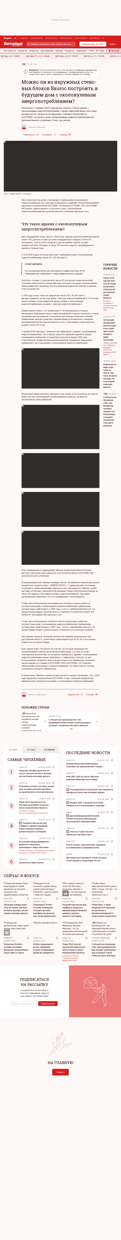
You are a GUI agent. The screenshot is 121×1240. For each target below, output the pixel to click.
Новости (23, 767)
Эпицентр (22, 51)
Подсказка (81, 51)
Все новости (10, 51)
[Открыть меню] (15, 38)
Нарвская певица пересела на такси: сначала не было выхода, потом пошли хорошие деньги (110, 375)
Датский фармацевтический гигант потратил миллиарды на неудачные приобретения (82, 818)
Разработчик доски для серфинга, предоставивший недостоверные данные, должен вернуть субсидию (74, 910)
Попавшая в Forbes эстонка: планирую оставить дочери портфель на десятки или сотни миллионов (37, 789)
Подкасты (69, 51)
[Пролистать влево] (45, 721)
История (100, 51)
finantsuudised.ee (66, 38)
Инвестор (34, 51)
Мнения (59, 51)
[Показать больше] (103, 38)
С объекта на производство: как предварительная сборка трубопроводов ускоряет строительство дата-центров (109, 411)
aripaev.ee (24, 38)
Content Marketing (101, 938)
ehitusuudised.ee (51, 38)
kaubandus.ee (94, 38)
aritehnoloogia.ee (81, 38)
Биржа (69, 812)
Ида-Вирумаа (47, 51)
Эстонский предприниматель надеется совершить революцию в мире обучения (34, 844)
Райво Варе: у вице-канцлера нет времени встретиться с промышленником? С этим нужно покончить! (104, 910)
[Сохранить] (53, 767)
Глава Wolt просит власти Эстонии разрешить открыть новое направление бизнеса (33, 805)
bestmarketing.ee (36, 38)
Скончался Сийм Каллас (31, 862)
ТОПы (91, 51)
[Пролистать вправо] (97, 721)
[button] (24, 1003)
